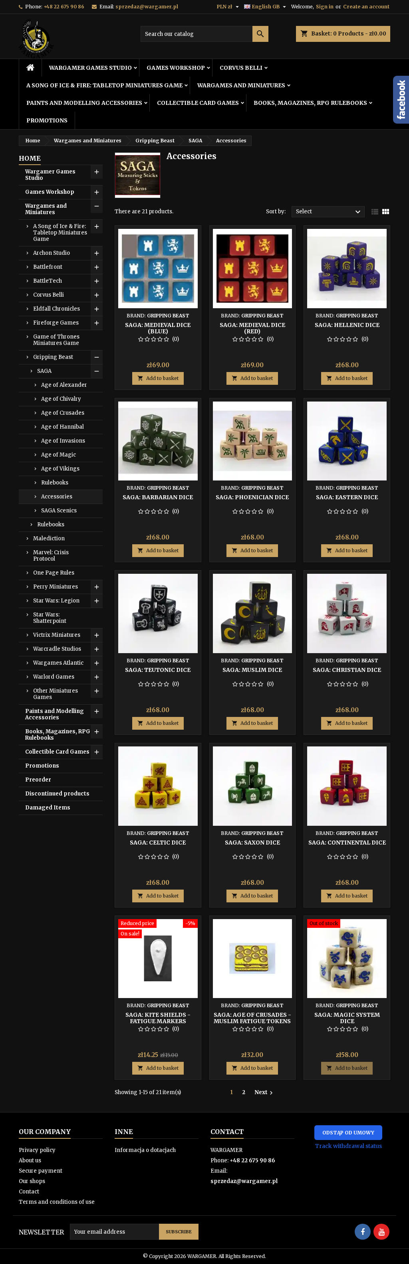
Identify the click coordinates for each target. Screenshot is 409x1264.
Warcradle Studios (57, 649)
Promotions (47, 120)
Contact (29, 1191)
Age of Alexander (64, 385)
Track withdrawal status (348, 1146)
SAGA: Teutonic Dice (158, 669)
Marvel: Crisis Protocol (51, 555)
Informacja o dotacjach (145, 1150)
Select (329, 212)
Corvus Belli (241, 67)
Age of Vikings (60, 468)
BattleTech (47, 281)
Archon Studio (51, 253)
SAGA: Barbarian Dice (158, 497)
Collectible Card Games (198, 102)
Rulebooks (54, 482)
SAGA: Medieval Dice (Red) (252, 328)
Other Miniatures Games (55, 694)
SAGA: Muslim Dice (252, 669)
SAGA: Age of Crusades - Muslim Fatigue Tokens (252, 1018)
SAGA (44, 371)
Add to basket (158, 378)
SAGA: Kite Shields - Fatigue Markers (158, 1018)
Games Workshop (176, 67)
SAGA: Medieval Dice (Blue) (158, 328)
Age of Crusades (62, 413)
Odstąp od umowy (348, 1133)
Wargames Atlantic (58, 663)
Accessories (56, 496)
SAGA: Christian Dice (347, 669)
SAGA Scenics (59, 510)
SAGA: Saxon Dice (252, 842)
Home (30, 158)
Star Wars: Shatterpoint (49, 617)
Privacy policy (37, 1150)
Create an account (366, 7)
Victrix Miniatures (56, 635)
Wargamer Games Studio (90, 67)
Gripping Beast (53, 357)
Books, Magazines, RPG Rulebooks (310, 102)
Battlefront (47, 267)
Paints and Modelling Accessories (84, 102)
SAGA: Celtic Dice (158, 842)
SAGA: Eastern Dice (347, 497)
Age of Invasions (63, 440)
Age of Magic (58, 454)
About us (30, 1160)
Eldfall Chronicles (56, 308)
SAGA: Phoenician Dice (252, 497)
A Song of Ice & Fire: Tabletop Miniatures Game (104, 85)
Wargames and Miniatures (241, 85)
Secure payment (40, 1171)
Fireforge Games (56, 322)
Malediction (49, 538)
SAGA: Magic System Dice (347, 1018)
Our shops (32, 1181)
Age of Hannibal (62, 426)
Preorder (38, 779)
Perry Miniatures (55, 586)
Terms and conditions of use (57, 1202)
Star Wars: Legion (56, 600)
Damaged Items (47, 807)
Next (264, 1092)
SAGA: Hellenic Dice (347, 325)
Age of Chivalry (61, 399)
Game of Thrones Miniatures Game (56, 340)
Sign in (325, 7)
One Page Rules (53, 572)
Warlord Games (53, 676)
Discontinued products (57, 793)
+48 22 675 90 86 (64, 7)
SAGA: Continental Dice (347, 842)
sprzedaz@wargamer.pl (146, 7)
